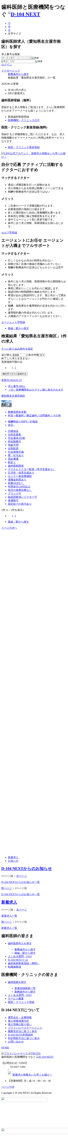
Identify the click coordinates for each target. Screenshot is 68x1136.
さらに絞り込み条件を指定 (17, 348)
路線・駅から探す (18, 328)
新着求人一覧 (9, 915)
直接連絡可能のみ (11, 361)
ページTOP (7, 1087)
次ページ (21, 876)
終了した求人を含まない (15, 358)
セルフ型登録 (9, 232)
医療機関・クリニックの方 (24, 120)
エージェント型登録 (13, 322)
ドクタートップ (10, 70)
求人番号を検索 (10, 54)
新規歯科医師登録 (18, 116)
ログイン (6, 64)
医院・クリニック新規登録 (24, 147)
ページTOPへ (9, 527)
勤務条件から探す (18, 74)
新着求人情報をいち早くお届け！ (32, 1074)
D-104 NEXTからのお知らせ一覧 (20, 882)
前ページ (6, 888)
